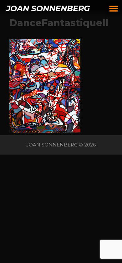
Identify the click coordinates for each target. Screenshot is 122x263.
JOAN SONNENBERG (48, 8)
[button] (113, 9)
